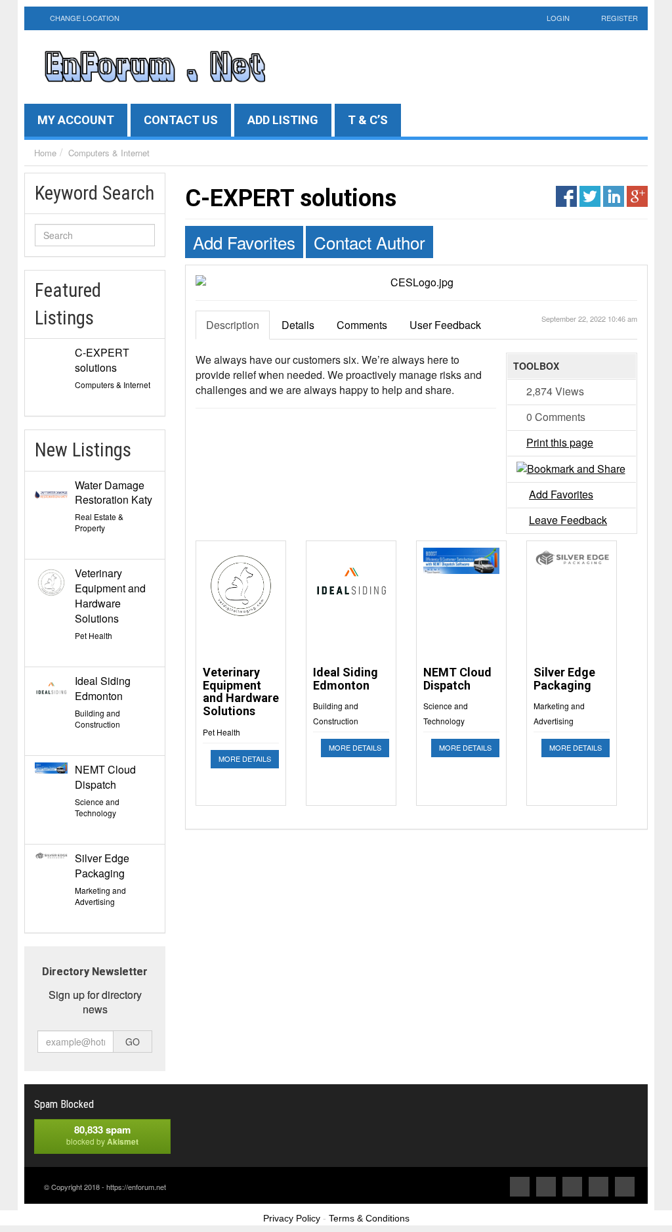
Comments (362, 324)
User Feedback (445, 324)
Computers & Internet (109, 152)
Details (298, 324)
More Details (245, 758)
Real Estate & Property (99, 522)
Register (619, 17)
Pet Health (93, 635)
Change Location (83, 17)
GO (132, 1041)
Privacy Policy (291, 1218)
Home (45, 152)
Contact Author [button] (369, 242)
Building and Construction (97, 718)
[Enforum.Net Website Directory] (154, 67)
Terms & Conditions (369, 1218)
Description (232, 324)
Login (558, 17)
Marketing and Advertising (100, 896)
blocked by (102, 1134)
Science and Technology (97, 807)
